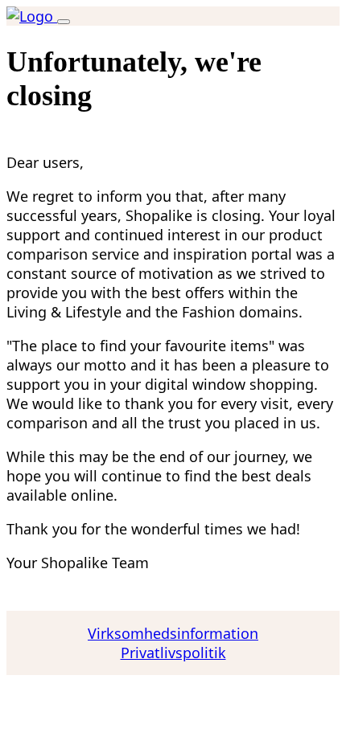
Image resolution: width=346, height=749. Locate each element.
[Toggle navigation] (63, 21)
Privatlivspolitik (173, 652)
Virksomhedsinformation (173, 633)
